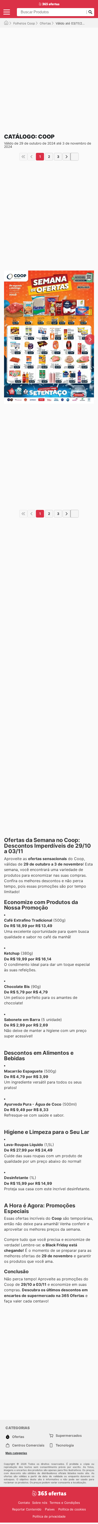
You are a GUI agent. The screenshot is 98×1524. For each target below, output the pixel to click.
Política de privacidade (49, 1516)
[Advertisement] (49, 77)
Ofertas (45, 23)
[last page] (75, 156)
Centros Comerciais (28, 1445)
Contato (24, 1503)
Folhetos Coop (24, 23)
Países (50, 1509)
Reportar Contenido (26, 1509)
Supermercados (69, 1435)
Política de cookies (72, 1509)
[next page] (67, 156)
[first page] (23, 156)
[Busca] (90, 12)
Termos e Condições (64, 1503)
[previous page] (31, 156)
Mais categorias (16, 1453)
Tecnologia (65, 1445)
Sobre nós (39, 1503)
